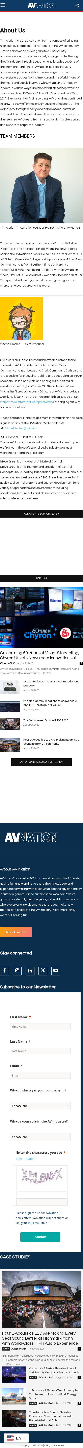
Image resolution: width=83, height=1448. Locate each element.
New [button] (19, 1159)
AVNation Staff (7, 663)
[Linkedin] (30, 971)
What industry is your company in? (38, 1090)
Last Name (18, 1041)
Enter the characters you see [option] (39, 1152)
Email (14, 1066)
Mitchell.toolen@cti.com (20, 428)
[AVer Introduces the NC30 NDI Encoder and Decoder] (10, 687)
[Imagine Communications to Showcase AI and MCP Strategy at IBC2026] (10, 706)
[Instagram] (17, 971)
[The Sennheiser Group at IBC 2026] (10, 724)
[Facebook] (4, 971)
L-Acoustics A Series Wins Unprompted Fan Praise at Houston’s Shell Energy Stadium (54, 1394)
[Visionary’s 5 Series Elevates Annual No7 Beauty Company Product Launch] (14, 1374)
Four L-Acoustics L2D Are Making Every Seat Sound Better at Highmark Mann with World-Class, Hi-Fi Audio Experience (40, 1338)
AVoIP (33, 1377)
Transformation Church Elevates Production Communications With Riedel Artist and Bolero (51, 1416)
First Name (19, 1017)
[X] (42, 971)
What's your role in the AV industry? (39, 1121)
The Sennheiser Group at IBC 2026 (45, 720)
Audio (6, 1349)
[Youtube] (55, 971)
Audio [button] (29, 1159)
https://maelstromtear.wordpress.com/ (27, 402)
